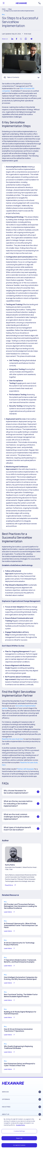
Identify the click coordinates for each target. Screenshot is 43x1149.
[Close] (40, 1119)
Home (3, 9)
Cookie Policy (20, 1125)
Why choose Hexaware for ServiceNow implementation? (16, 791)
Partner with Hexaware (25, 769)
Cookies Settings (19, 1131)
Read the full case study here (12, 739)
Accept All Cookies (19, 1145)
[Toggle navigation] (3, 3)
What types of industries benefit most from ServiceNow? (17, 828)
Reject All (19, 1138)
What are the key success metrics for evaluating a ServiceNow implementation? (18, 803)
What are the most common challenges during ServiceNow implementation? (16, 816)
